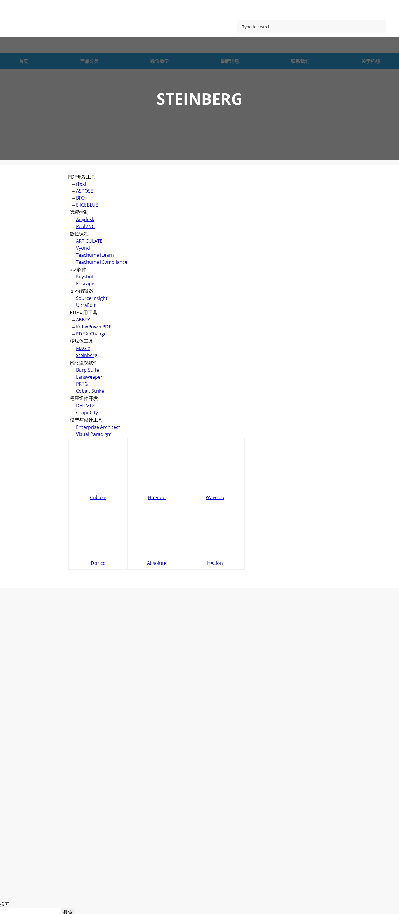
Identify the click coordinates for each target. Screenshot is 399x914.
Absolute (156, 563)
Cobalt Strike (90, 391)
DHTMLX (85, 405)
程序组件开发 (84, 398)
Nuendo (157, 497)
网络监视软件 (84, 362)
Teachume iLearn (95, 255)
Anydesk (85, 219)
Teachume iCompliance (101, 262)
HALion (215, 563)
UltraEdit (86, 305)
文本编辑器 (81, 291)
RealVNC (85, 226)
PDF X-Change (91, 334)
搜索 (4, 904)
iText (81, 184)
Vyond (83, 248)
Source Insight (91, 298)
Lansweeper (89, 377)
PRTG (82, 384)
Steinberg (86, 355)
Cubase (98, 497)
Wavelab (215, 497)
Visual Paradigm (94, 434)
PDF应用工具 (83, 312)
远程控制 (79, 212)
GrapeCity (87, 412)
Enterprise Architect (98, 427)
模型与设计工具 (86, 420)
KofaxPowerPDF (93, 327)
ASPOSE (84, 191)
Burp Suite (87, 370)
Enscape (85, 283)
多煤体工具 (81, 341)
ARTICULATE (89, 241)
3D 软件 (78, 269)
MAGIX (83, 348)
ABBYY (83, 320)
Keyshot (85, 276)
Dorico (98, 563)
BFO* (81, 198)
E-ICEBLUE (87, 205)
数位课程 (79, 233)
